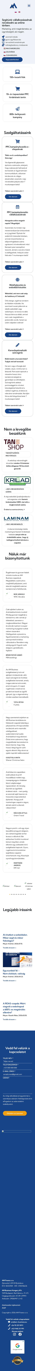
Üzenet (6, 1078)
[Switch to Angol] (19, 12)
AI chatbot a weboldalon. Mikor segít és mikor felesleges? (15, 937)
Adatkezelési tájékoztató (11, 1305)
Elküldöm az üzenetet (15, 1113)
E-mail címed (9, 1071)
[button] (29, 5)
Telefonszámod (10, 1065)
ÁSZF (4, 1308)
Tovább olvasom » (9, 948)
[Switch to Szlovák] (16, 12)
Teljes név (8, 1058)
